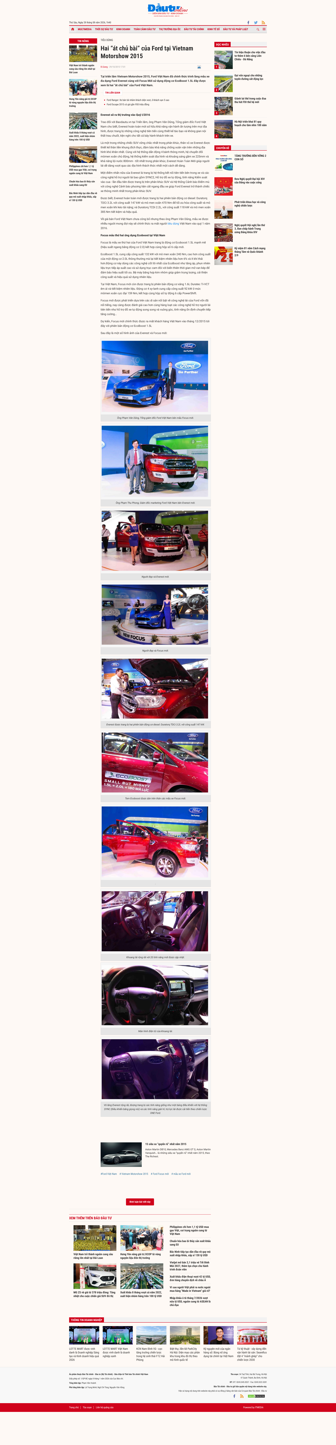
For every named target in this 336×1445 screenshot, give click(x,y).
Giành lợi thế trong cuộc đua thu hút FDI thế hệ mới (250, 100)
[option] (84, 1344)
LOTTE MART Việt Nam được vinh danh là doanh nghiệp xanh (116, 1352)
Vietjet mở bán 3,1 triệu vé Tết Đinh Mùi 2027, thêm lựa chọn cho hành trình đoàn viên (189, 1266)
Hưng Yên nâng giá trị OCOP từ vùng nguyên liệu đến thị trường (83, 103)
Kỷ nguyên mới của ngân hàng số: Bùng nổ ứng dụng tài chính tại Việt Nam (218, 1352)
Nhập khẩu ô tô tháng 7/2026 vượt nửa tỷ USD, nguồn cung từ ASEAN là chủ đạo (190, 1301)
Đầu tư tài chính (194, 29)
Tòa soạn (87, 1407)
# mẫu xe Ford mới (181, 1173)
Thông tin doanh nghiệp (86, 1320)
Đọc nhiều (222, 44)
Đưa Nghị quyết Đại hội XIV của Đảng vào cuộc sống (249, 180)
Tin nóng (83, 41)
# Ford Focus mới (160, 1173)
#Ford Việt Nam (109, 1173)
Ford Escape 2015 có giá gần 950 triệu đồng (128, 104)
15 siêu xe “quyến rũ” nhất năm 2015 (165, 1144)
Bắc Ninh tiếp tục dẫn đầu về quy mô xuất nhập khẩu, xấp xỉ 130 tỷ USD (83, 197)
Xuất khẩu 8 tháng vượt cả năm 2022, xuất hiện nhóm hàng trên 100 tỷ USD (82, 136)
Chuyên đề (222, 148)
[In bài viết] (199, 67)
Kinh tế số (214, 29)
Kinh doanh (123, 29)
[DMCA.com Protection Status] (256, 1396)
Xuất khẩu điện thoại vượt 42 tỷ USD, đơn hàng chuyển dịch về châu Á (190, 1278)
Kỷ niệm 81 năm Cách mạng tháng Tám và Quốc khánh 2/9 (249, 252)
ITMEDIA (259, 1407)
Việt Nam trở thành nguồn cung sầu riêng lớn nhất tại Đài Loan (82, 69)
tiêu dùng (173, 223)
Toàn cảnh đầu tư (145, 29)
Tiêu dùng (107, 40)
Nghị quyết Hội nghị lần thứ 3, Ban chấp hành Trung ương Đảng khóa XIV (249, 228)
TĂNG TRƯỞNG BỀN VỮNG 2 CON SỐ (250, 157)
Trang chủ (74, 1407)
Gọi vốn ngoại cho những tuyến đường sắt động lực (248, 77)
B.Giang (104, 67)
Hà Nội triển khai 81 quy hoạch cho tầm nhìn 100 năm (250, 123)
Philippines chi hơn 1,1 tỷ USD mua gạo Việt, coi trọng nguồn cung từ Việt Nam (83, 170)
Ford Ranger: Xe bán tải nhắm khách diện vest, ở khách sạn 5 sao (138, 100)
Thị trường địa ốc (170, 29)
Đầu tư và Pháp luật (235, 29)
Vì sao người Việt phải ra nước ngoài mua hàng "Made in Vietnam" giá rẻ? (190, 1289)
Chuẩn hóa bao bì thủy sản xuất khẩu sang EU (190, 1242)
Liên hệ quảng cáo (105, 1407)
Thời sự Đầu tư (104, 29)
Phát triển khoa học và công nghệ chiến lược (250, 203)
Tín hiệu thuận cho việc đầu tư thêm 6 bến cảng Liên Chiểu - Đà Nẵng (249, 56)
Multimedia (85, 29)
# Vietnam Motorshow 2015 (134, 1173)
